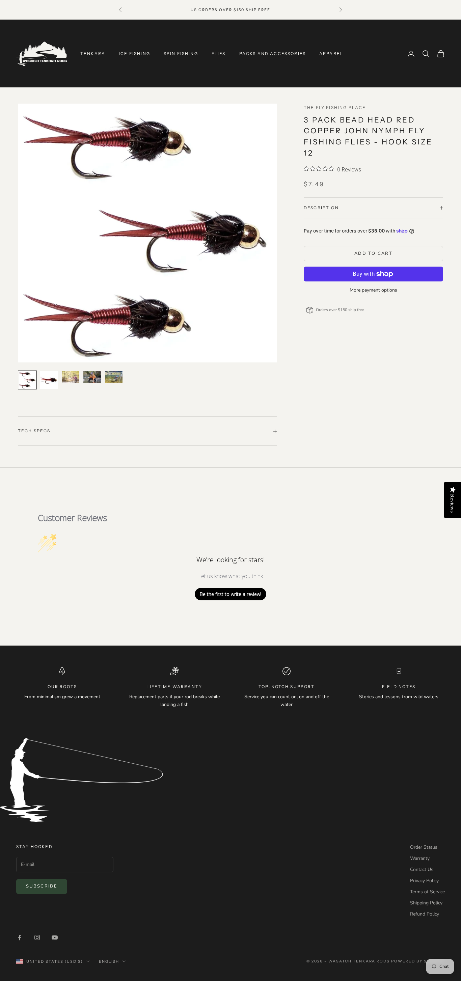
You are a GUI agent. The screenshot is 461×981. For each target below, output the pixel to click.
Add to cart (373, 253)
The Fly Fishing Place (335, 107)
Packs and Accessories (272, 53)
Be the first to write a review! (230, 594)
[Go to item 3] (70, 377)
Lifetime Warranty (174, 686)
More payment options (373, 290)
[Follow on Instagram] (37, 937)
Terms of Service (427, 892)
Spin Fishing (181, 53)
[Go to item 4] (92, 377)
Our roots (62, 686)
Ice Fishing (134, 53)
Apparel (331, 53)
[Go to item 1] (27, 380)
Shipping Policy (426, 903)
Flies (219, 53)
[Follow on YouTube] (54, 937)
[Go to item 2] (48, 380)
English (109, 961)
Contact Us (421, 869)
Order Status (423, 847)
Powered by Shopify (418, 961)
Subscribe (41, 886)
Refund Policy (424, 914)
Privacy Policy (424, 880)
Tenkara (92, 53)
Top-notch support (287, 686)
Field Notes (398, 686)
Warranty (420, 858)
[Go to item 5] (113, 377)
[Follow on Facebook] (19, 937)
